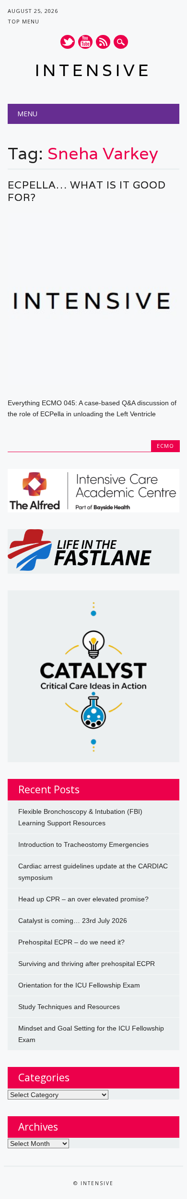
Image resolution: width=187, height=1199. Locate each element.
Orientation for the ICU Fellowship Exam (79, 985)
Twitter (67, 42)
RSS (103, 42)
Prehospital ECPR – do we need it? (71, 942)
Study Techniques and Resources (69, 1006)
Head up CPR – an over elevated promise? (83, 899)
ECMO (165, 445)
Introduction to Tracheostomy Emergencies (83, 844)
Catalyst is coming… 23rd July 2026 (72, 920)
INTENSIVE (93, 70)
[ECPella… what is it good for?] (94, 383)
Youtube (85, 42)
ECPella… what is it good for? (87, 191)
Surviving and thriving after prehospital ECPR (86, 963)
